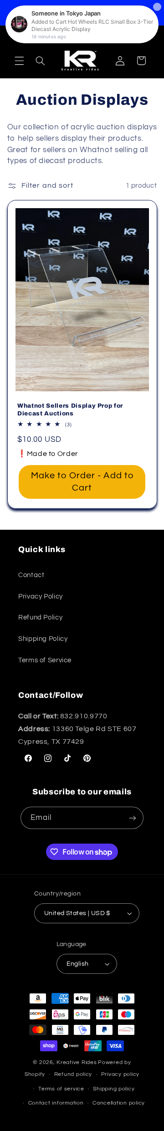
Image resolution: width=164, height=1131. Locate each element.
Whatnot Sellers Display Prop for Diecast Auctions (70, 409)
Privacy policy (120, 1074)
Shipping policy (113, 1088)
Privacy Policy (40, 596)
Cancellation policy (118, 1102)
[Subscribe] (132, 818)
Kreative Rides (76, 1062)
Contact (31, 575)
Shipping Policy (42, 638)
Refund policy (73, 1074)
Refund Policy (40, 617)
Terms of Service (45, 660)
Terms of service (61, 1088)
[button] (19, 60)
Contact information (56, 1102)
